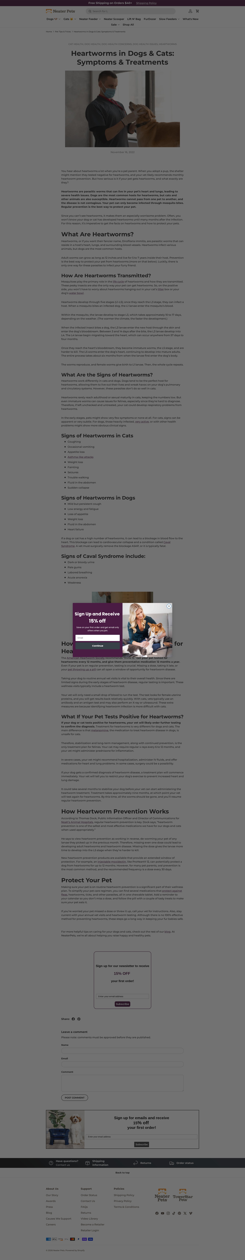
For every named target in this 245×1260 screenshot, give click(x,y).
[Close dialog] (169, 606)
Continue (97, 645)
